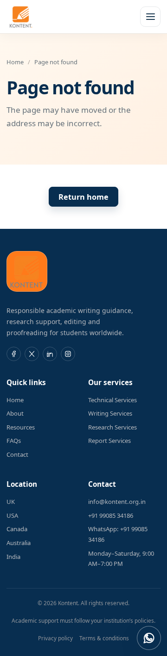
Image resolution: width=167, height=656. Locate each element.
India (13, 556)
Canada (16, 529)
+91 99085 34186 (110, 515)
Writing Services (110, 413)
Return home (83, 197)
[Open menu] (150, 16)
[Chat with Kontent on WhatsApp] (149, 638)
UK (10, 501)
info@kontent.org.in (117, 501)
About (15, 413)
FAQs (13, 440)
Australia (18, 543)
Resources (20, 427)
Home (15, 62)
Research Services (112, 427)
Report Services (109, 440)
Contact (17, 454)
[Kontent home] (20, 16)
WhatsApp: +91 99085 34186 (118, 534)
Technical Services (112, 400)
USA (12, 515)
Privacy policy (55, 638)
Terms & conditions (104, 638)
